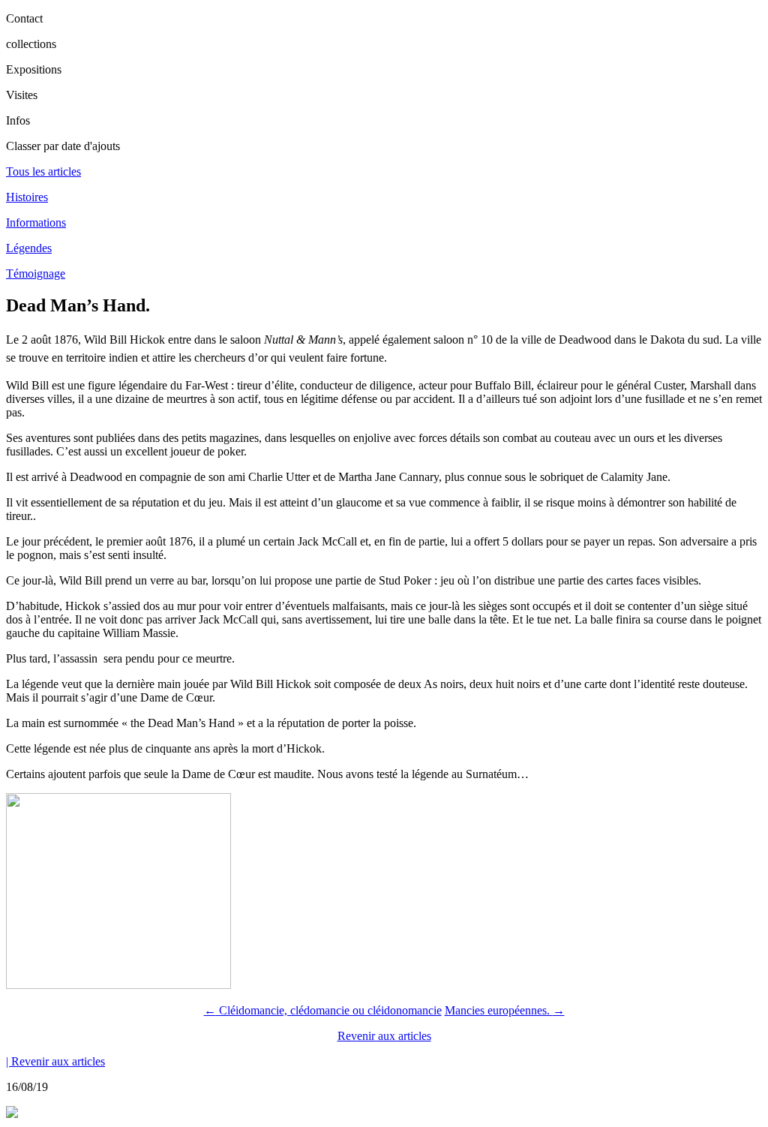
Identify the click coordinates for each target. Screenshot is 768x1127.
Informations (36, 222)
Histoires (27, 197)
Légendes (29, 248)
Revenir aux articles (384, 1035)
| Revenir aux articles (55, 1061)
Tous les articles (43, 171)
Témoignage (35, 273)
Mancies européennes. (505, 1010)
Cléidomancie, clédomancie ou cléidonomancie (323, 1010)
